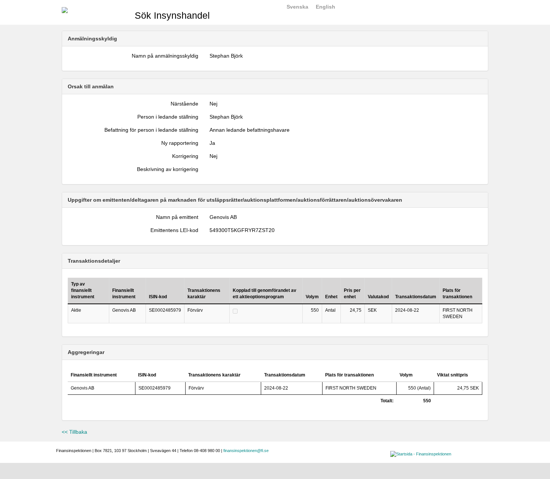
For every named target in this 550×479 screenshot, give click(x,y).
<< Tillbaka (74, 432)
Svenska (297, 7)
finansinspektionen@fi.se (246, 450)
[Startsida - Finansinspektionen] (65, 10)
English (325, 7)
